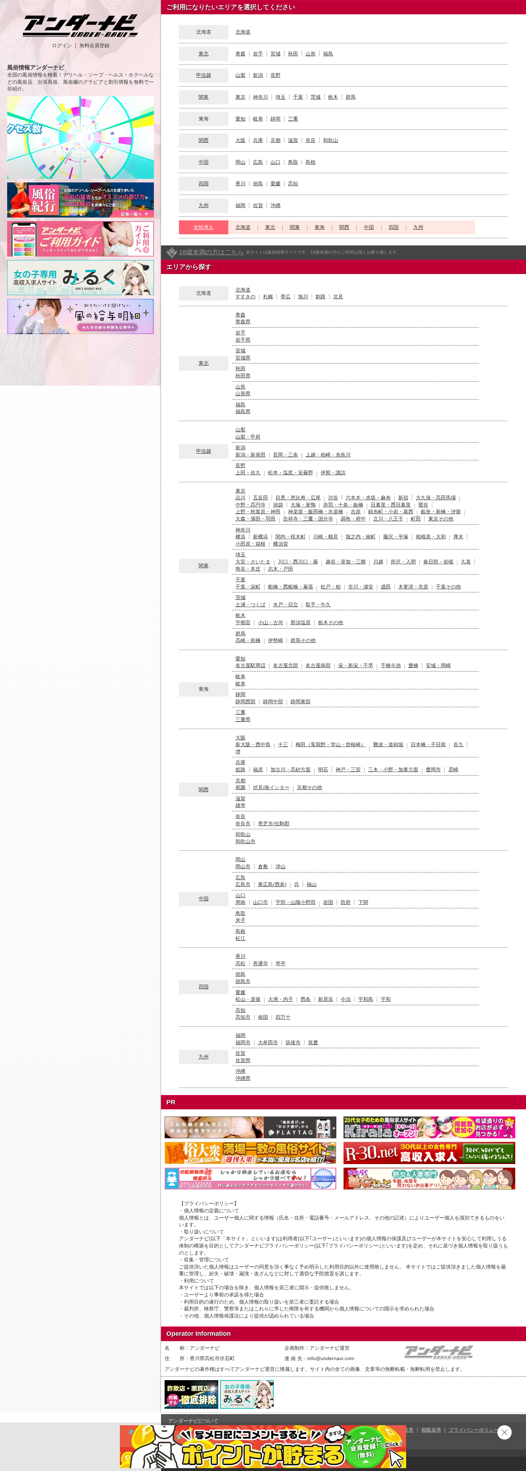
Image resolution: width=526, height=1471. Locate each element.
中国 (204, 162)
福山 (312, 884)
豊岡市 (433, 769)
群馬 (351, 97)
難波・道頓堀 (388, 744)
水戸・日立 (285, 604)
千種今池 (391, 665)
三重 (293, 119)
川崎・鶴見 (325, 536)
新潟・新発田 (250, 455)
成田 (386, 587)
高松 (240, 963)
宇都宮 (242, 622)
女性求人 (204, 227)
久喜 (466, 562)
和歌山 (330, 140)
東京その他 (440, 519)
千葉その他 (448, 587)
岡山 (240, 162)
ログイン (62, 45)
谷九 (458, 744)
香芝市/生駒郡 (273, 823)
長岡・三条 (285, 455)
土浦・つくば (250, 604)
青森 (240, 54)
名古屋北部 (285, 665)
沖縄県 (242, 1078)
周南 (240, 902)
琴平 (281, 963)
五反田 (260, 497)
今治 (346, 999)
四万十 (283, 1017)
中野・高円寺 (250, 505)
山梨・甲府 (247, 437)
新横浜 (260, 536)
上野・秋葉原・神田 (258, 511)
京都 (276, 140)
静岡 (276, 119)
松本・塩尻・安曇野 (290, 472)
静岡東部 (301, 701)
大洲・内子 (280, 999)
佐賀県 (242, 1060)
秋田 (293, 54)
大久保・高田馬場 (436, 497)
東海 (320, 227)
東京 (240, 97)
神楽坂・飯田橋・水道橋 (315, 511)
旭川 (303, 296)
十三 (283, 744)
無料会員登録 (94, 45)
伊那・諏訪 (333, 472)
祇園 (240, 787)
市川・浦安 (360, 587)
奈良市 (242, 823)
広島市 (242, 884)
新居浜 (325, 999)
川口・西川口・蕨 (298, 562)
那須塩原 (301, 622)
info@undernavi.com (330, 1358)
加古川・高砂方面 (291, 769)
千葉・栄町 (247, 587)
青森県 (242, 321)
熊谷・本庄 (247, 569)
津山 (281, 866)
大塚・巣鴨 (303, 505)
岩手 (258, 54)
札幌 (268, 296)
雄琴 (240, 805)
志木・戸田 (280, 569)
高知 (293, 183)
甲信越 (203, 75)
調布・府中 (353, 519)
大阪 (240, 140)
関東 (204, 97)
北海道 (242, 32)
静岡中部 (273, 701)
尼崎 (453, 769)
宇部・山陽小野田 (296, 902)
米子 (240, 920)
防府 (346, 902)
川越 (378, 562)
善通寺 (260, 963)
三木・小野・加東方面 (393, 769)
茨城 (316, 97)
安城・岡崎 (438, 665)
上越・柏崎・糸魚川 (328, 455)
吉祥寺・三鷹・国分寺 (308, 519)
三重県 (242, 719)
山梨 (240, 75)
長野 (276, 75)
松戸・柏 (331, 587)
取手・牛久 (318, 604)
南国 (263, 1017)
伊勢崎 (275, 640)
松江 (240, 938)
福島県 (242, 411)
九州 (204, 205)
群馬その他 (303, 640)
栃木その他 (330, 622)
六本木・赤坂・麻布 (368, 497)
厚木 (458, 536)
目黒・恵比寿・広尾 (298, 497)
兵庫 (258, 140)
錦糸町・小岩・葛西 (390, 511)
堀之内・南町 (361, 536)
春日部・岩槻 (438, 562)
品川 (240, 497)
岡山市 (242, 866)
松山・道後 (247, 999)
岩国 (328, 902)
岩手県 (242, 340)
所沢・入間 (403, 562)
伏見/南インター (271, 787)
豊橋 (413, 665)
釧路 (321, 296)
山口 (276, 162)
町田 (416, 519)
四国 (204, 183)
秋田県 (242, 375)
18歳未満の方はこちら (211, 252)
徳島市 (242, 981)
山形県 (242, 393)
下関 (363, 902)
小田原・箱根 (250, 544)
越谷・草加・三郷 (346, 562)
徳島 (258, 183)
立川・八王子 (388, 519)
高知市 (242, 1017)
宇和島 (365, 999)
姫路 (240, 769)
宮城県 (242, 358)
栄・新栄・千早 (355, 665)
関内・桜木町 (291, 536)
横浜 (240, 536)
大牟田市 (268, 1042)
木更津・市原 (413, 587)
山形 (311, 54)
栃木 (333, 97)
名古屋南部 (318, 665)
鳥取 (293, 162)
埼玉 (281, 97)
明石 (323, 769)
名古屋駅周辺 (250, 665)
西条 (306, 999)
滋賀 (293, 140)
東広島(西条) (272, 884)
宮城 (276, 54)
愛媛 (276, 183)
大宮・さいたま (253, 562)
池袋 (278, 505)
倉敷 (263, 866)
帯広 (286, 296)
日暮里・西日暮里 (391, 505)
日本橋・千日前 (428, 744)
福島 (328, 54)
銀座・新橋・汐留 (441, 511)
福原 (258, 769)
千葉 (298, 97)
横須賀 (280, 544)
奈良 (311, 140)
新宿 (403, 497)
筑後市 (293, 1042)
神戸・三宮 (348, 769)
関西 (204, 140)
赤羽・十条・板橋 (343, 505)
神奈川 (260, 97)
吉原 (356, 511)
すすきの (245, 296)
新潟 (258, 75)
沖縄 (276, 205)
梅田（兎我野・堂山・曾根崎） (331, 744)
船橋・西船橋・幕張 (290, 587)
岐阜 (258, 119)
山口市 (260, 902)
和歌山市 (245, 841)
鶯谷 (423, 505)
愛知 (240, 119)
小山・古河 (270, 622)
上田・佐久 (247, 472)
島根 (311, 162)
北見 (338, 296)
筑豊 (313, 1042)
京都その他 (309, 787)
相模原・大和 (431, 536)
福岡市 (242, 1042)
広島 (258, 162)
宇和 (386, 999)
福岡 (240, 205)
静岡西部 (245, 701)
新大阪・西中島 (253, 744)
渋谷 (333, 497)
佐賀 (258, 205)
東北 (204, 54)
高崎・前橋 (247, 640)
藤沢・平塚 (395, 536)
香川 (240, 183)
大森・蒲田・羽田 (255, 519)
